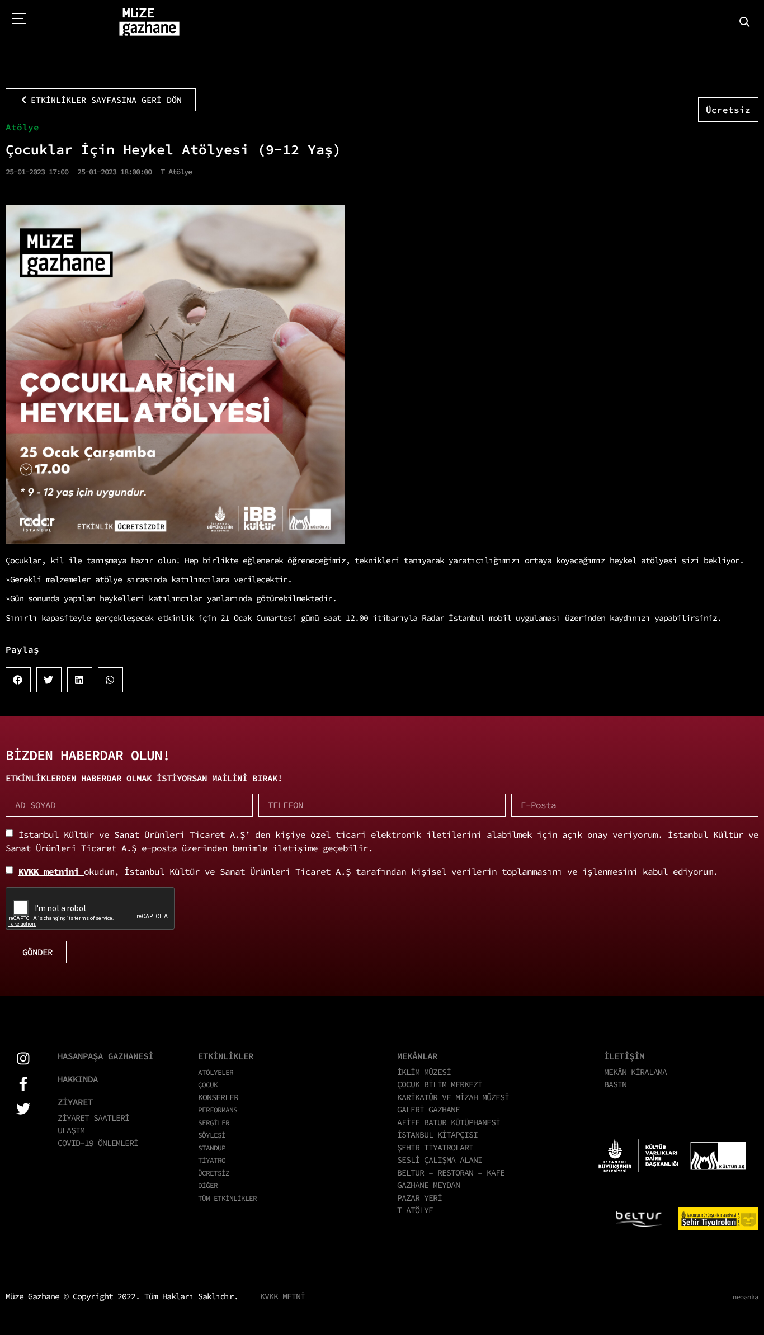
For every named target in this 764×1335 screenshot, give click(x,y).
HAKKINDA (78, 1078)
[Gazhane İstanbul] (149, 22)
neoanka (745, 1296)
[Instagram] (23, 1058)
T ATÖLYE (415, 1210)
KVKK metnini (51, 871)
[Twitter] (23, 1108)
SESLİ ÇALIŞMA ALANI (439, 1159)
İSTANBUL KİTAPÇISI (437, 1134)
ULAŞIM (71, 1130)
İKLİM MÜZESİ (424, 1072)
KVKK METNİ (282, 1296)
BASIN (615, 1084)
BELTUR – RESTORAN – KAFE (450, 1172)
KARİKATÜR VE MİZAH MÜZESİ (453, 1097)
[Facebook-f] (23, 1083)
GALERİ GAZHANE (428, 1109)
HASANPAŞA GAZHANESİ (105, 1056)
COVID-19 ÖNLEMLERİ (98, 1143)
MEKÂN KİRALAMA (635, 1072)
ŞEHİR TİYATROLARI (435, 1147)
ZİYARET (75, 1101)
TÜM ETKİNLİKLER (227, 1198)
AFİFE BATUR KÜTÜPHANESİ (448, 1122)
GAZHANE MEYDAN (428, 1185)
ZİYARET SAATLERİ (93, 1117)
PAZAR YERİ (419, 1197)
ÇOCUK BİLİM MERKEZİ (439, 1084)
